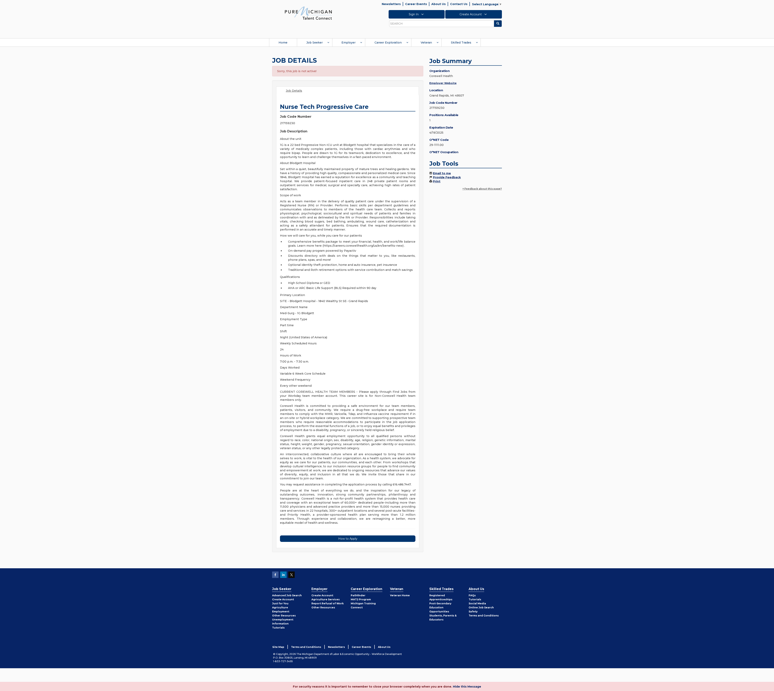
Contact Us (458, 4)
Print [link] (436, 181)
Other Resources (284, 615)
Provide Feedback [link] (447, 177)
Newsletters (391, 4)
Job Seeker (314, 42)
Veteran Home (400, 595)
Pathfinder (358, 595)
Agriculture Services (325, 599)
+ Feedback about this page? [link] (482, 188)
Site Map (278, 646)
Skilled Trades (461, 42)
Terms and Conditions (484, 615)
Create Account (471, 14)
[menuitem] (283, 42)
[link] (308, 13)
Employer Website (443, 83)
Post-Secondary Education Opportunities (440, 607)
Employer (348, 42)
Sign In (414, 14)
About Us (438, 4)
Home (283, 42)
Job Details (294, 90)
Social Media (477, 603)
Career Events (416, 4)
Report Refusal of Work (327, 603)
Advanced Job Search (287, 595)
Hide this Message (467, 686)
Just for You (280, 603)
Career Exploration (388, 42)
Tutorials (278, 627)
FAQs (472, 595)
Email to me (442, 173)
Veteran (426, 42)
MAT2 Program (361, 599)
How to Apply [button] (347, 538)
